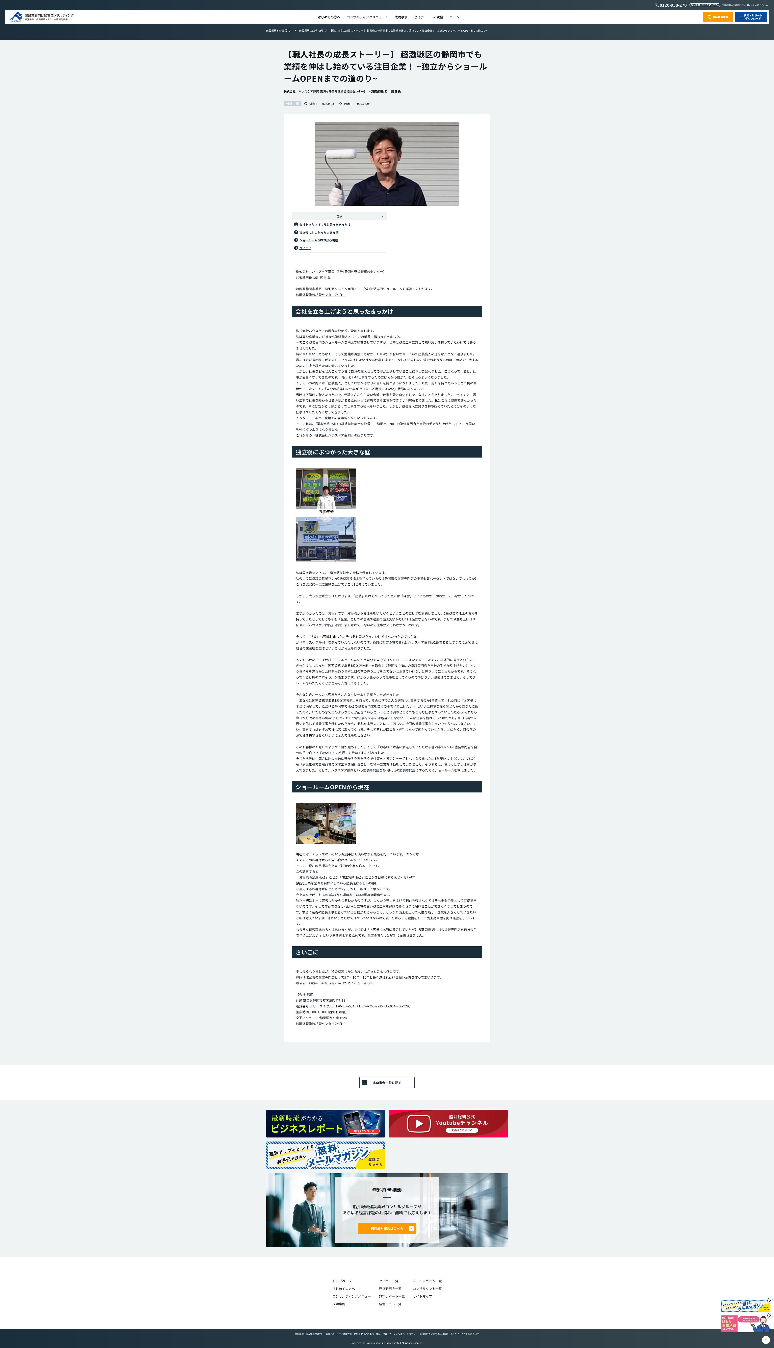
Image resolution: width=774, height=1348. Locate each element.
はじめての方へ (343, 1288)
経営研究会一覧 (390, 1288)
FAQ (385, 1333)
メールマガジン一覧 (427, 1280)
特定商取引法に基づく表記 (367, 1333)
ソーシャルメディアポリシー (403, 1333)
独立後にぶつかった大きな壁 (319, 232)
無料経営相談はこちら (387, 1228)
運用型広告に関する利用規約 (433, 1333)
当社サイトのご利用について (464, 1333)
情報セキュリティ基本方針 (339, 1333)
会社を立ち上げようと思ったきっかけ (325, 224)
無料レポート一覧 (392, 1296)
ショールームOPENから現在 (318, 240)
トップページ (342, 1280)
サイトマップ (422, 1296)
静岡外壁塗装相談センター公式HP (320, 294)
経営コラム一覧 (390, 1303)
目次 (339, 216)
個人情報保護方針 (315, 1333)
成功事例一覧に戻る (387, 1082)
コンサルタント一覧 (427, 1288)
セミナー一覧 (388, 1280)
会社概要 (299, 1333)
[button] (367, 17)
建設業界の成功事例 (311, 30)
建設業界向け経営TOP (279, 30)
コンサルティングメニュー (351, 1296)
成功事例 (338, 1303)
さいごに (305, 248)
